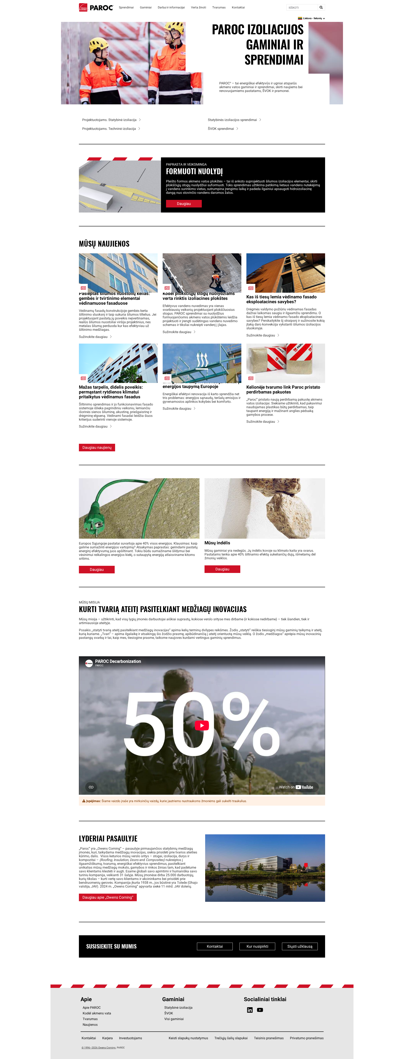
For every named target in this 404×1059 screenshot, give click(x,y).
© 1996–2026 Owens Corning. (99, 1047)
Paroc (96, 7)
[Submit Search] (321, 7)
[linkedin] (250, 1010)
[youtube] (260, 1010)
